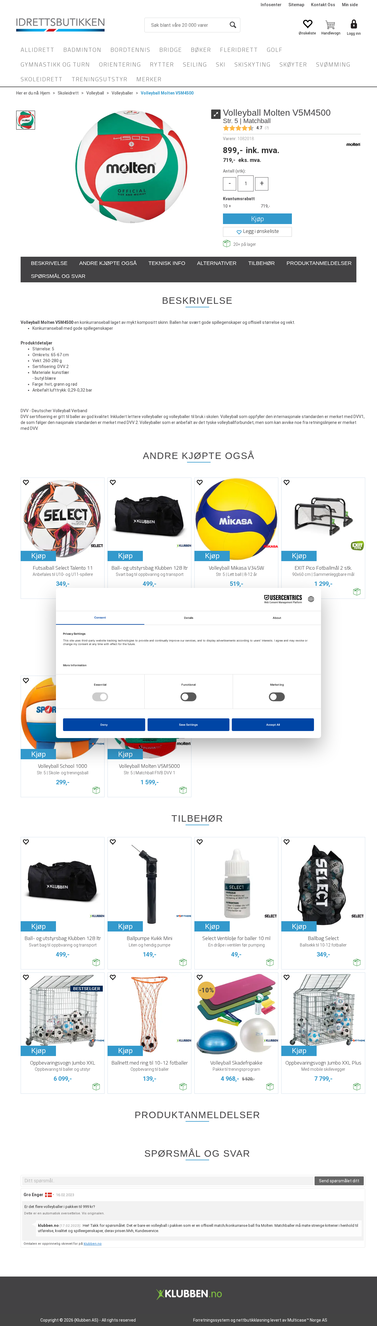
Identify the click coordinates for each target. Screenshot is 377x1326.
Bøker (201, 49)
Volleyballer (122, 93)
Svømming (333, 64)
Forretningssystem (211, 1320)
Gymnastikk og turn (55, 64)
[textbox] (167, 1181)
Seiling (195, 64)
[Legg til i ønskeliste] (25, 482)
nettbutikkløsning (252, 1320)
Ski (221, 64)
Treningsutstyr (100, 79)
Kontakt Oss (323, 4)
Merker (149, 79)
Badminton (82, 49)
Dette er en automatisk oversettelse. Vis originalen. (64, 1213)
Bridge (170, 49)
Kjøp (257, 218)
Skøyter (293, 64)
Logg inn (354, 34)
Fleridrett (239, 49)
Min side (350, 4)
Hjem (45, 93)
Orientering (120, 64)
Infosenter (271, 4)
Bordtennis (130, 49)
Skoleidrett (42, 79)
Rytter (162, 64)
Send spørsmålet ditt (339, 1181)
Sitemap (296, 4)
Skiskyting (252, 64)
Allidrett (37, 49)
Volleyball (95, 93)
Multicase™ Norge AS (307, 1320)
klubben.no (93, 1244)
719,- (265, 206)
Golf (275, 49)
